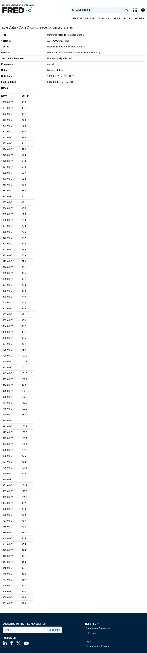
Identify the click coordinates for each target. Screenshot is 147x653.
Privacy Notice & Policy (97, 646)
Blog (127, 18)
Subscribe (54, 629)
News (117, 18)
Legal (88, 641)
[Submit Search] (127, 10)
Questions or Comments (98, 628)
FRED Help (91, 633)
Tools (103, 18)
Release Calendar (83, 18)
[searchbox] (98, 10)
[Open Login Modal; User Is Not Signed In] (143, 10)
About (138, 18)
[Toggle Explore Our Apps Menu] (135, 10)
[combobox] (97, 10)
